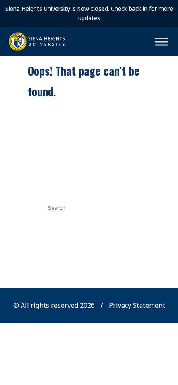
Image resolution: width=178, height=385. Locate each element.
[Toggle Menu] (161, 41)
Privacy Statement (137, 305)
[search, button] (127, 207)
